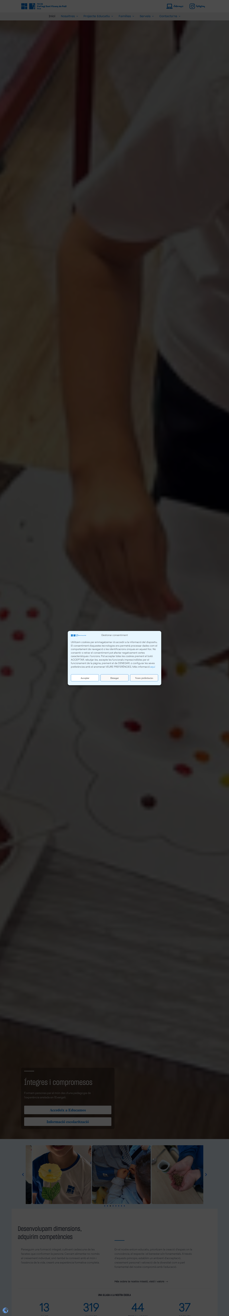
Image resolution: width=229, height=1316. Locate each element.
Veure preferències (144, 677)
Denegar (114, 677)
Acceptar (85, 677)
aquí (152, 667)
